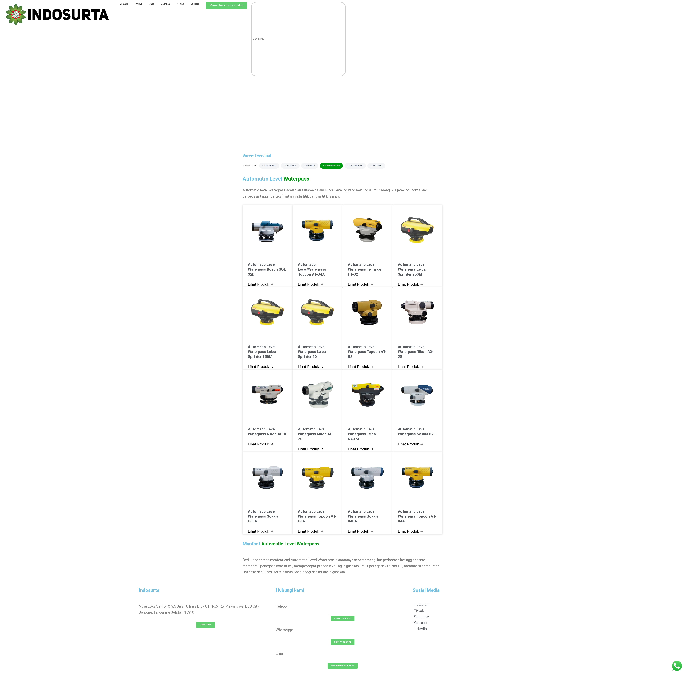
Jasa (151, 4)
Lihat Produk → (261, 284)
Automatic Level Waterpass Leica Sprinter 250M (412, 269)
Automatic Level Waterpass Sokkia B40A (363, 516)
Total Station (290, 165)
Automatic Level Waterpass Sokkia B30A (263, 516)
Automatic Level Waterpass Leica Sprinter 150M (262, 352)
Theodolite (310, 165)
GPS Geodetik (269, 165)
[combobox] (298, 39)
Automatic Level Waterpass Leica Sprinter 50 (312, 352)
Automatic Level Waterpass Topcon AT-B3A (317, 516)
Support (195, 4)
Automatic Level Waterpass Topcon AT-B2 (367, 352)
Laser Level (376, 165)
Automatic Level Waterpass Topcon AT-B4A (417, 516)
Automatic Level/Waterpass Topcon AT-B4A (312, 269)
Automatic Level (331, 165)
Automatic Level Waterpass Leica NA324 (362, 434)
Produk (138, 4)
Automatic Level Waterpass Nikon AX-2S (415, 352)
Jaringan (165, 4)
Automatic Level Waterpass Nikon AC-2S (316, 434)
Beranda (124, 4)
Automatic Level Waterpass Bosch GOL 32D (267, 269)
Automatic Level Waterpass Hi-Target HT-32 (365, 269)
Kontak (180, 4)
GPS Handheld (355, 165)
